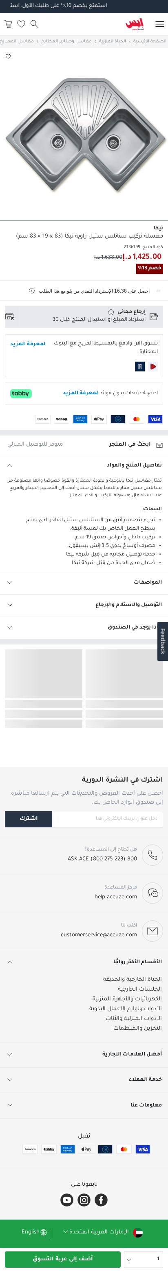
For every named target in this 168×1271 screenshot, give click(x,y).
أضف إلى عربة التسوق (63, 1259)
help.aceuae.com (116, 897)
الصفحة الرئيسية (149, 41)
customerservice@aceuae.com (99, 935)
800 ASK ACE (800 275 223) (102, 859)
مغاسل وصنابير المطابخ (66, 41)
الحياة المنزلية (112, 41)
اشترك (29, 819)
